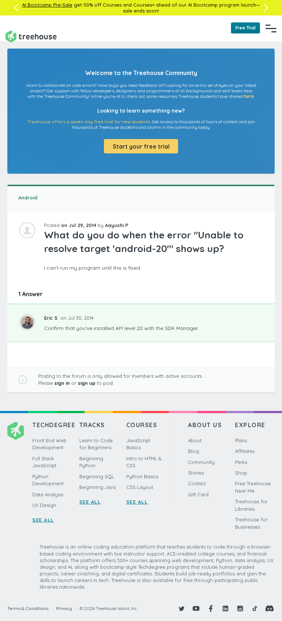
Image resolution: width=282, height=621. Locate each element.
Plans (241, 440)
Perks (241, 462)
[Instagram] (240, 608)
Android (27, 198)
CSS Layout (139, 487)
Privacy (64, 608)
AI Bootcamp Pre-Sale (47, 5)
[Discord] (269, 608)
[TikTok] (255, 608)
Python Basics (142, 476)
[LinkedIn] (225, 608)
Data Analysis (47, 494)
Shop (241, 473)
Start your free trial (141, 146)
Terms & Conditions (27, 608)
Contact (197, 483)
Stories (196, 473)
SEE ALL (43, 520)
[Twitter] (181, 608)
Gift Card (198, 494)
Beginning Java (97, 487)
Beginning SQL (96, 476)
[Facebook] (211, 608)
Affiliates (244, 451)
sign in (62, 383)
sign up (86, 383)
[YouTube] (196, 608)
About (195, 440)
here (249, 96)
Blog (193, 451)
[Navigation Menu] (270, 28)
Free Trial (245, 28)
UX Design (44, 505)
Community (201, 462)
